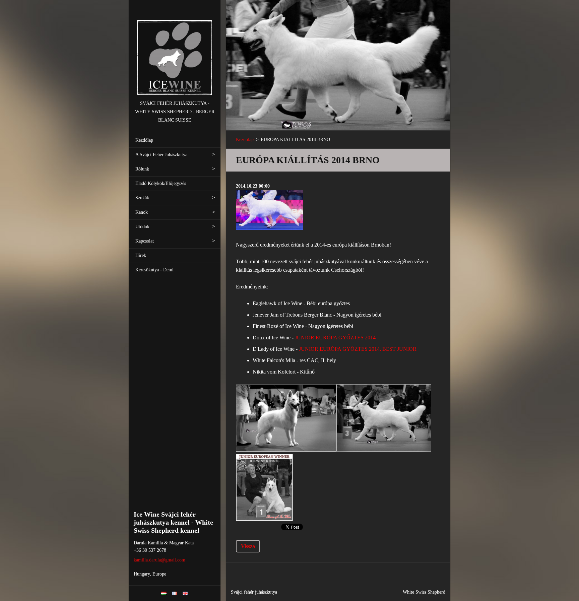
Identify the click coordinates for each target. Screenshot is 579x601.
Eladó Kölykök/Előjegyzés (160, 183)
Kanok (141, 212)
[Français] (174, 593)
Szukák (142, 197)
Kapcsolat (144, 241)
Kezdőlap (144, 140)
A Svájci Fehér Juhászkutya (161, 154)
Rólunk (142, 169)
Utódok (142, 226)
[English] (185, 593)
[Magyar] (164, 593)
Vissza (248, 546)
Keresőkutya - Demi (154, 269)
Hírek (140, 255)
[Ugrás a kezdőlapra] (174, 49)
